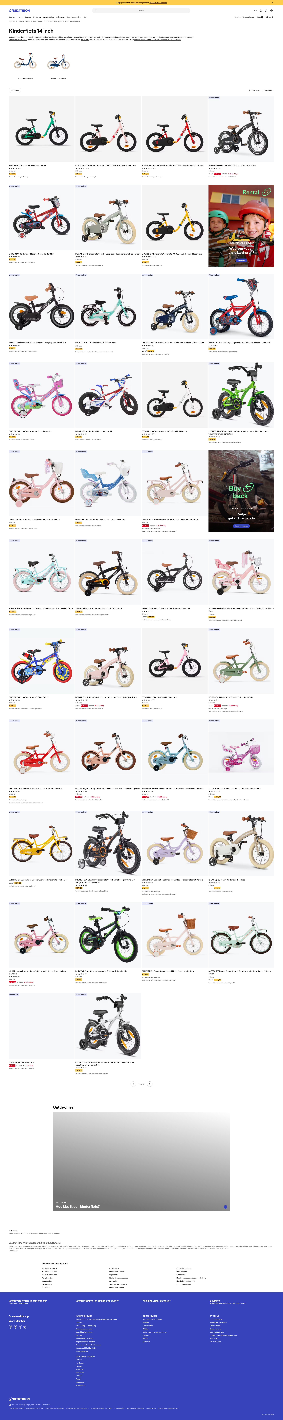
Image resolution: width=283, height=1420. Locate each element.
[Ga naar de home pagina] (19, 10)
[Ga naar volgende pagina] (149, 1084)
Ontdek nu (241, 260)
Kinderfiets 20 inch (116, 1271)
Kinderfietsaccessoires (118, 1278)
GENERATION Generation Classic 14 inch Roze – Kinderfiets (168, 971)
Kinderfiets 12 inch (25, 78)
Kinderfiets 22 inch (183, 1268)
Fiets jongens (181, 1271)
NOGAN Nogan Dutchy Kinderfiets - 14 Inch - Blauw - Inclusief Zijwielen (173, 788)
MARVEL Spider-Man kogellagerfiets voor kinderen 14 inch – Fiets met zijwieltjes (239, 344)
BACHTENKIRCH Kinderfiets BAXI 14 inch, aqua (95, 343)
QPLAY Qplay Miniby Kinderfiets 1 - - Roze (226, 880)
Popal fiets (113, 1275)
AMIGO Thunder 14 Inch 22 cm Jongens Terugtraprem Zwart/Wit (37, 343)
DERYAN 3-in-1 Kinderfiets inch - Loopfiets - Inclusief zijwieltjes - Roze (106, 697)
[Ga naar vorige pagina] (133, 1084)
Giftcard (269, 17)
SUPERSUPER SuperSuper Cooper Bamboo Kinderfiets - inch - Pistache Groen (240, 972)
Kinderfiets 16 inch (58, 78)
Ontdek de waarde (241, 526)
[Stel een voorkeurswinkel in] (255, 10)
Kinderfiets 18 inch (49, 1268)
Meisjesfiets (114, 1268)
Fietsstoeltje (47, 1284)
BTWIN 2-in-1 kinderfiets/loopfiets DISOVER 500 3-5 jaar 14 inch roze (105, 165)
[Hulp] (261, 10)
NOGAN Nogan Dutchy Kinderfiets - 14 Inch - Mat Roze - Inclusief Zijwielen (108, 788)
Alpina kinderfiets (183, 1284)
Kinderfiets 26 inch (49, 1275)
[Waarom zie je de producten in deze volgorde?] (249, 90)
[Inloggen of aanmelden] (266, 10)
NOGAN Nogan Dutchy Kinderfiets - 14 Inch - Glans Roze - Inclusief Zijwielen (38, 972)
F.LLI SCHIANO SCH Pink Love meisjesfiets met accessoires (234, 788)
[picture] (42, 129)
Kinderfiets (180, 1275)
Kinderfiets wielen (116, 1287)
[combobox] (269, 90)
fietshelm (85, 39)
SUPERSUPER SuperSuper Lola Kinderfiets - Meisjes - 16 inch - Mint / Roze (41, 608)
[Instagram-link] (20, 1327)
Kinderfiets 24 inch (49, 1271)
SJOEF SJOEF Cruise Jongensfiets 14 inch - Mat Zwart (98, 608)
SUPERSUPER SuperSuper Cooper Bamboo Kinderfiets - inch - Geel (38, 880)
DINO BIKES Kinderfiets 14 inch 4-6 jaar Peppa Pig (30, 431)
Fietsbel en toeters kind (185, 1281)
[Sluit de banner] (272, 2)
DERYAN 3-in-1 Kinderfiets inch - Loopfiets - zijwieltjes (232, 165)
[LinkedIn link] (25, 1327)
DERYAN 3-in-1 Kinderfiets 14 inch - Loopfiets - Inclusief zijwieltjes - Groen (107, 254)
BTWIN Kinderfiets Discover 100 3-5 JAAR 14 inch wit (165, 431)
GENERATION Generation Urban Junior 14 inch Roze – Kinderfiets (170, 519)
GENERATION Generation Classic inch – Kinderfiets (230, 697)
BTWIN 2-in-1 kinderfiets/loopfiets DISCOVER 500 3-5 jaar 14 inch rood (173, 165)
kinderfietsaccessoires (18, 39)
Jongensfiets (47, 1281)
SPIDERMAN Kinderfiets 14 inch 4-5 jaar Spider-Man (31, 254)
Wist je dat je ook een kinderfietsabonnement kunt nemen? (157, 39)
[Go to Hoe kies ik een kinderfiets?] (225, 1207)
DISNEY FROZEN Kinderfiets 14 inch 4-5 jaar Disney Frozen (100, 519)
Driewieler (113, 1281)
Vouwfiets (46, 1287)
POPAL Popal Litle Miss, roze (21, 1062)
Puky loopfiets (47, 1278)
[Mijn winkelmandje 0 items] (271, 10)
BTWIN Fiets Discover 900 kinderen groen (27, 165)
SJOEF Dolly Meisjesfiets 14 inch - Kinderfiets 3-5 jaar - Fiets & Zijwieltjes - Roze (241, 609)
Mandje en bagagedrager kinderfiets (191, 1278)
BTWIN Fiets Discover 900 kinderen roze (160, 697)
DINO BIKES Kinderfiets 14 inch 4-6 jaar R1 (93, 431)
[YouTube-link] (15, 1327)
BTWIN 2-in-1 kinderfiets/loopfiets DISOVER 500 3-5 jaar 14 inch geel (172, 254)
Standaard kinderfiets (118, 1284)
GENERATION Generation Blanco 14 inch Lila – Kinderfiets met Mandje (172, 880)
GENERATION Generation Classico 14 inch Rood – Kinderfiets (35, 788)
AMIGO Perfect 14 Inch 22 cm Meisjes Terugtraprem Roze (34, 519)
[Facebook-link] (10, 1327)
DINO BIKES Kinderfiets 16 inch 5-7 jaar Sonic (28, 697)
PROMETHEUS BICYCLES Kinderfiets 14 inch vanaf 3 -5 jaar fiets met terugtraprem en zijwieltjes (238, 432)
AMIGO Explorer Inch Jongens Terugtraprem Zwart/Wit (166, 608)
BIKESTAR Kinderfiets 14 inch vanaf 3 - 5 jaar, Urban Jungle (101, 971)
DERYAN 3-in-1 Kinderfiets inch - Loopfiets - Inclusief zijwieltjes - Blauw (173, 343)
